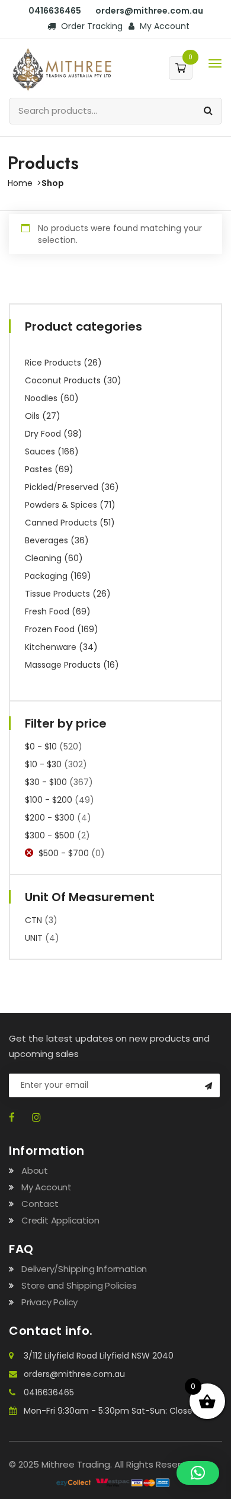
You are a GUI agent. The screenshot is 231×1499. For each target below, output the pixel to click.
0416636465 (49, 1392)
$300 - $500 (50, 835)
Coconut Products (63, 380)
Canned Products (61, 523)
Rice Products (53, 363)
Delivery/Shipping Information (84, 1269)
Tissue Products (57, 594)
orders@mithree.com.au (74, 1374)
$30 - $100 (46, 782)
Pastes (38, 469)
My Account (163, 26)
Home (20, 183)
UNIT (34, 938)
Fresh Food (47, 611)
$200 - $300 (50, 818)
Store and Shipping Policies (79, 1285)
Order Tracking (91, 26)
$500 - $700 (63, 853)
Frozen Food (50, 629)
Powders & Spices (61, 505)
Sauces (40, 451)
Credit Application (60, 1220)
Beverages (46, 540)
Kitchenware (50, 647)
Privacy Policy (49, 1302)
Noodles (41, 398)
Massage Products (63, 665)
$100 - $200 (48, 800)
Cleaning (43, 558)
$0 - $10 (41, 746)
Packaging (46, 576)
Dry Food (43, 434)
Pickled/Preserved (61, 487)
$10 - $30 (43, 764)
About (34, 1170)
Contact (40, 1203)
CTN (33, 920)
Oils (32, 416)
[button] (198, 1473)
